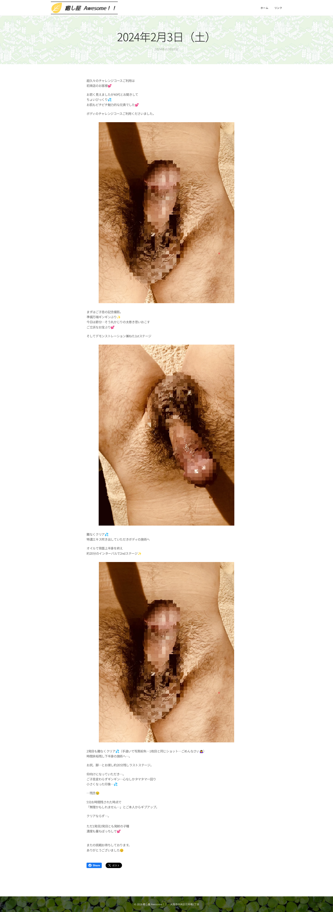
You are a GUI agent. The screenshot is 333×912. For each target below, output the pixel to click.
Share (96, 865)
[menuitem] (265, 8)
